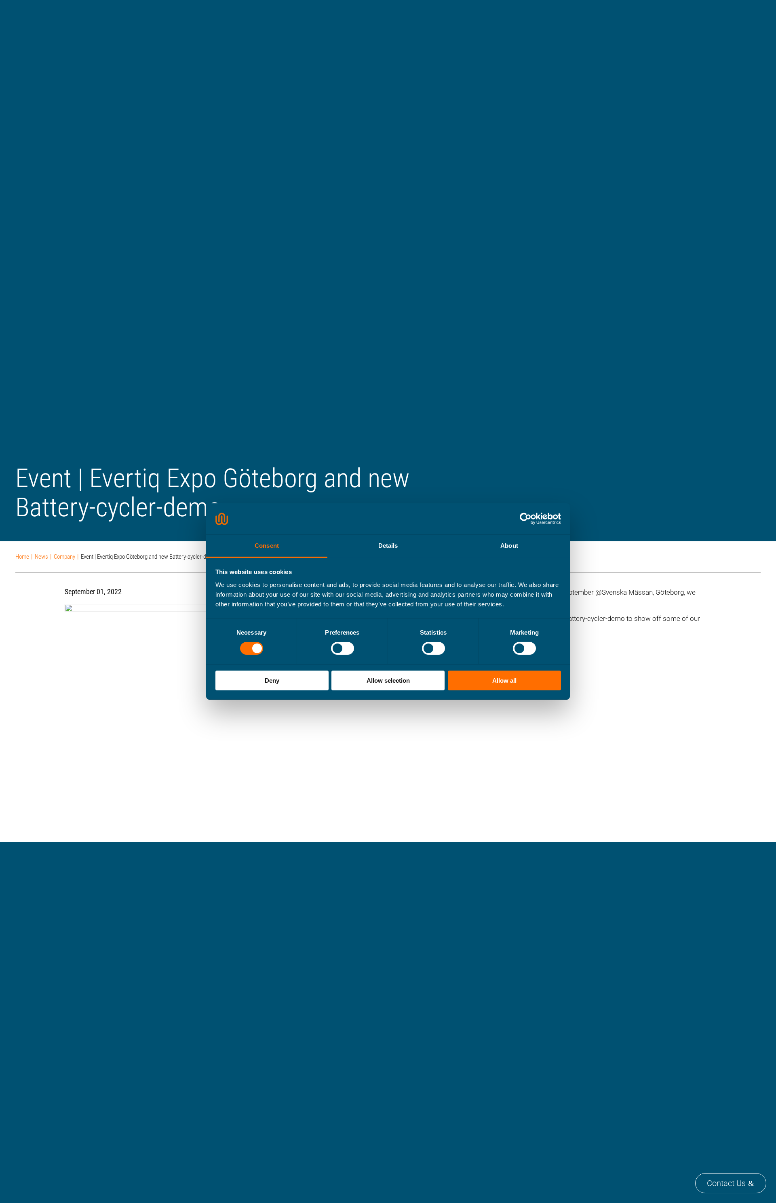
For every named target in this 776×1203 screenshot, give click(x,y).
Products (493, 15)
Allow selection (388, 680)
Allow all (504, 680)
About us (299, 1081)
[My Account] (734, 9)
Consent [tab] (267, 545)
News (294, 1149)
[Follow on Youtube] (321, 1174)
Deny (272, 680)
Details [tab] (388, 545)
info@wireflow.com (92, 1104)
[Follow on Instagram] (345, 1174)
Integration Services (660, 15)
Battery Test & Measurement (595, 15)
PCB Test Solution (532, 15)
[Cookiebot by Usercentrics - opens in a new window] (525, 519)
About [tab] (509, 545)
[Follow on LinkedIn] (297, 1174)
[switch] (342, 648)
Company (703, 15)
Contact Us (726, 1183)
